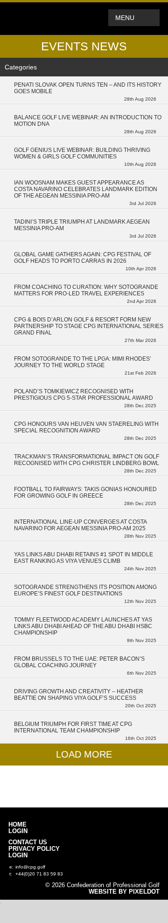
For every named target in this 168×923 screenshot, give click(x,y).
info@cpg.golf (30, 866)
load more (84, 754)
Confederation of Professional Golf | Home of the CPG (38, 18)
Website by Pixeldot (124, 892)
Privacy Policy (34, 849)
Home (17, 824)
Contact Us (27, 842)
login (18, 831)
